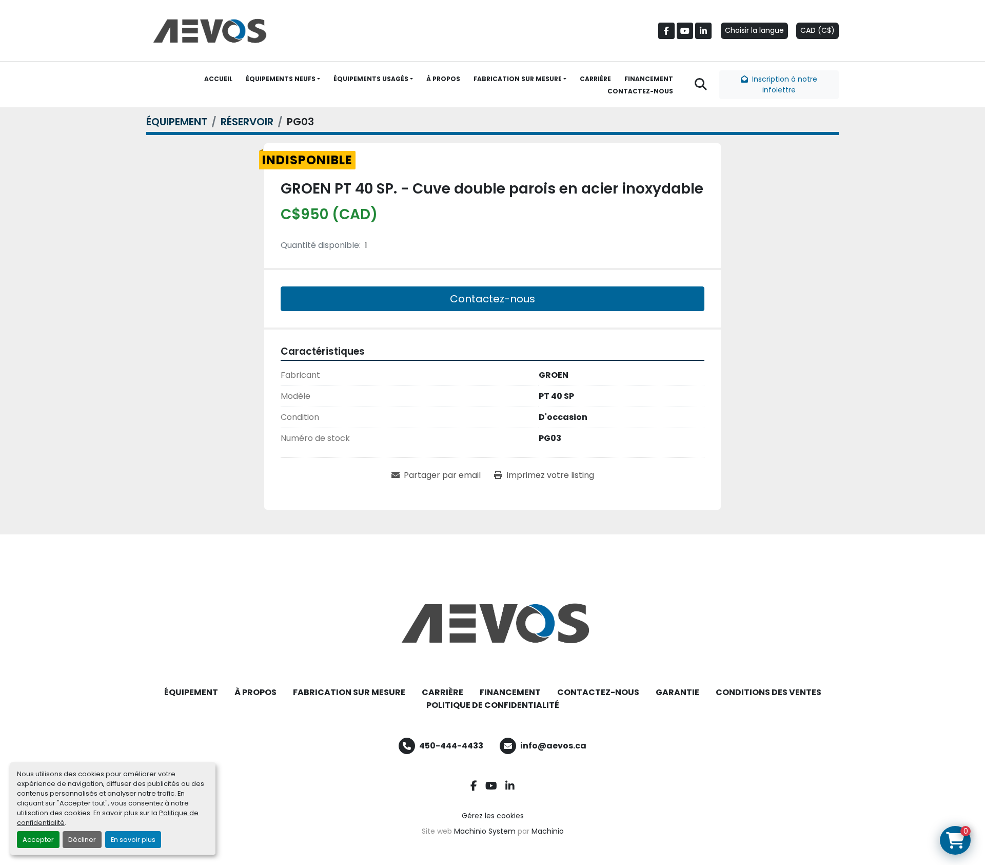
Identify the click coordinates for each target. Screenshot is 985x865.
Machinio (547, 831)
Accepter (38, 839)
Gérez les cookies (493, 816)
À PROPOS (443, 78)
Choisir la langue (754, 30)
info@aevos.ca (553, 746)
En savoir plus (133, 839)
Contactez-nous (492, 299)
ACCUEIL (218, 78)
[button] (283, 79)
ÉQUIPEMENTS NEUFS (281, 78)
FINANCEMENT (648, 78)
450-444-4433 (451, 746)
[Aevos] (492, 623)
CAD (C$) (817, 30)
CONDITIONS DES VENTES (768, 692)
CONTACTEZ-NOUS (640, 91)
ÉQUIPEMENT (191, 692)
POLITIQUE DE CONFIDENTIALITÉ (492, 705)
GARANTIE (677, 692)
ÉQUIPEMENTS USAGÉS (370, 78)
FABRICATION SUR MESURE (518, 78)
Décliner (82, 839)
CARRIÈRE (595, 78)
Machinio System (485, 831)
